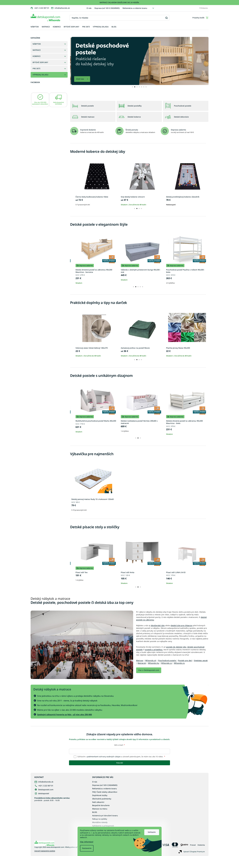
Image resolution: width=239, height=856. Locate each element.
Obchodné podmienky (101, 799)
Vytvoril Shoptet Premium (194, 851)
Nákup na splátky (99, 819)
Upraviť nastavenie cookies (44, 851)
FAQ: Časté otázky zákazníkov (104, 792)
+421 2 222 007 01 (45, 785)
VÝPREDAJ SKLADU (40, 74)
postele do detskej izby (176, 647)
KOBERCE (37, 56)
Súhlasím (152, 832)
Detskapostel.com (45, 789)
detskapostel (43, 793)
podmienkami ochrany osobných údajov (104, 756)
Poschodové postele (167, 660)
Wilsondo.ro (179, 663)
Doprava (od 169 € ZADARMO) (107, 8)
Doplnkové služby (99, 795)
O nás (89, 8)
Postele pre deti (185, 660)
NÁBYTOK (37, 44)
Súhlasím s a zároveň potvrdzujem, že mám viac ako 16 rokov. (121, 756)
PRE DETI (36, 68)
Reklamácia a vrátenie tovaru (135, 8)
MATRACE (37, 50)
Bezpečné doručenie (101, 805)
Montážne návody (99, 822)
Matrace (139, 660)
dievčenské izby (158, 625)
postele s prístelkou (153, 649)
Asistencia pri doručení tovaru (105, 815)
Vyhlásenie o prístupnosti (103, 825)
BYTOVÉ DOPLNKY (40, 62)
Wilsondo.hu (153, 663)
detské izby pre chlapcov (181, 625)
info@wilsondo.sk (45, 782)
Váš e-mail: (119, 745)
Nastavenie (86, 848)
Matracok (142, 663)
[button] (132, 86)
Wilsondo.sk (150, 660)
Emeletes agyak (201, 660)
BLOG (94, 812)
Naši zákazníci (98, 802)
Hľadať (166, 18)
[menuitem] (35, 27)
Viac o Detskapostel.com (148, 670)
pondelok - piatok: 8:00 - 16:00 (52, 799)
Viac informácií (86, 842)
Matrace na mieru (99, 809)
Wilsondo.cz (166, 663)
